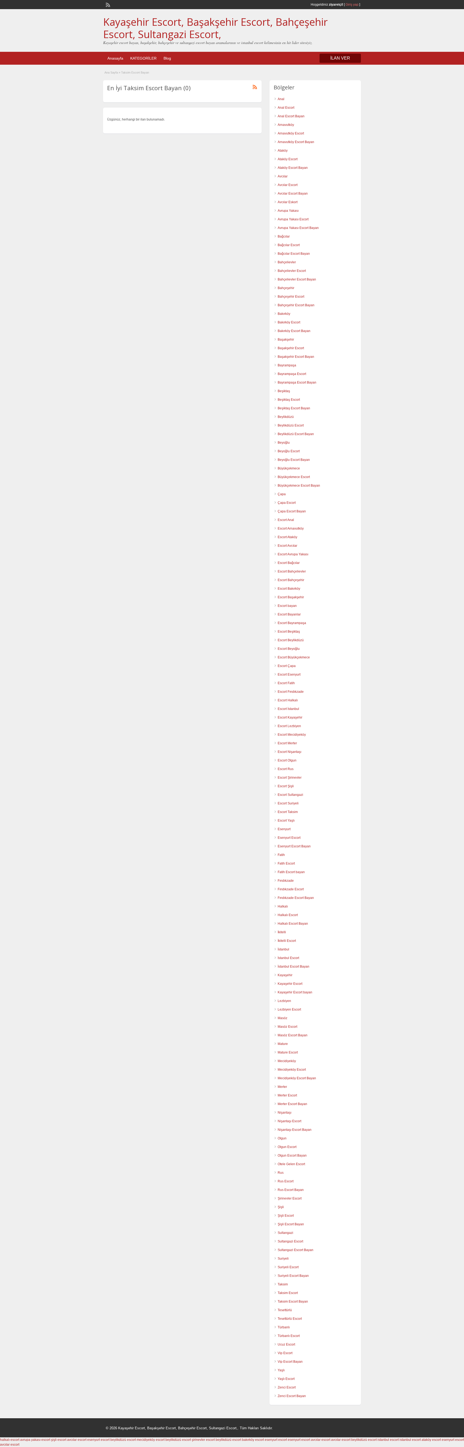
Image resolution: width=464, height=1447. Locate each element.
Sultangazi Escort (290, 1241)
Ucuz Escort (286, 1344)
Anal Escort (286, 108)
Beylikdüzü (286, 417)
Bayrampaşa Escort (292, 374)
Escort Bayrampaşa (292, 623)
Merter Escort (287, 1095)
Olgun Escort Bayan (292, 1155)
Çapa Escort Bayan (292, 511)
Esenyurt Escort (289, 838)
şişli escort (58, 1440)
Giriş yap (352, 4)
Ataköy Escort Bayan (293, 168)
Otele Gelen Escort (291, 1164)
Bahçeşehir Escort (291, 296)
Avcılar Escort (288, 185)
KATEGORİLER (143, 58)
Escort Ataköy (287, 537)
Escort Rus (285, 769)
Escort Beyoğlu (289, 649)
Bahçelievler (287, 262)
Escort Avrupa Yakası (293, 554)
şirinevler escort (203, 1440)
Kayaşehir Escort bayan (295, 992)
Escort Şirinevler (290, 777)
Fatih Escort (286, 863)
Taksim (283, 1284)
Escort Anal (286, 520)
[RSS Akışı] (107, 4)
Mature (283, 1044)
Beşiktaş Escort (289, 400)
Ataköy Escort (288, 159)
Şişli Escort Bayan (291, 1224)
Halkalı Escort (288, 915)
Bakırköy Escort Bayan (294, 331)
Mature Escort (288, 1052)
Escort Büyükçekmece (294, 657)
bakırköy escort (253, 1440)
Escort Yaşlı (286, 820)
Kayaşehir (285, 975)
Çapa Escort (287, 503)
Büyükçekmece (289, 468)
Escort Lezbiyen (289, 726)
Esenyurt (284, 829)
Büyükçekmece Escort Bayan (299, 485)
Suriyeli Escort (288, 1267)
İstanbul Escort (288, 958)
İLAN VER (340, 58)
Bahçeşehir (286, 288)
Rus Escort (285, 1181)
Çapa (282, 494)
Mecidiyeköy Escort (292, 1069)
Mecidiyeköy (287, 1061)
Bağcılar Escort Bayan (294, 254)
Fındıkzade (286, 881)
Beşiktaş (284, 391)
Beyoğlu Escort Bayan (294, 460)
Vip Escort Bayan (290, 1362)
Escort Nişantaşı (289, 752)
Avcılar (283, 176)
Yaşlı (281, 1370)
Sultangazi (285, 1233)
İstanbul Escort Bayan (293, 966)
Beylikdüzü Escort (291, 425)
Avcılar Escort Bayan (293, 193)
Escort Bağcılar (289, 563)
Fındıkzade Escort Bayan (296, 898)
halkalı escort (9, 1440)
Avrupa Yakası (288, 211)
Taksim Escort (288, 1293)
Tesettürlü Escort (290, 1319)
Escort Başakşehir (291, 597)
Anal (281, 99)
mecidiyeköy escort (151, 1440)
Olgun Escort (287, 1147)
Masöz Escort (287, 1027)
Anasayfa (115, 58)
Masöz (282, 1018)
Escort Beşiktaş (289, 631)
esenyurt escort (98, 1440)
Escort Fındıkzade (291, 692)
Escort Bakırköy (289, 589)
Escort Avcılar (287, 546)
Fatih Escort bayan (291, 872)
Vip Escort (285, 1353)
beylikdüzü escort (123, 1440)
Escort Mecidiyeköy (292, 735)
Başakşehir (286, 339)
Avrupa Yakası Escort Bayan (298, 228)
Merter (282, 1087)
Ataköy (283, 150)
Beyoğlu (284, 442)
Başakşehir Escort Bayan (296, 357)
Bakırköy (284, 314)
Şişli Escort (286, 1216)
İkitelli (282, 932)
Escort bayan (287, 606)
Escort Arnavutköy (291, 528)
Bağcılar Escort (289, 245)
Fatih (281, 855)
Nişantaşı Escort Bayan (294, 1130)
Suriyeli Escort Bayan (293, 1276)
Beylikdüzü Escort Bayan (296, 434)
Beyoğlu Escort (289, 451)
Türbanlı (284, 1327)
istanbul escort (388, 1440)
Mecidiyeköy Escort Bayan (297, 1078)
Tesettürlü (285, 1310)
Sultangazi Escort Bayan (295, 1250)
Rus (281, 1173)
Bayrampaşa (287, 365)
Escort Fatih (286, 683)
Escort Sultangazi (290, 795)
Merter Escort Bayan (292, 1104)
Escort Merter (287, 743)
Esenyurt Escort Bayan (294, 846)
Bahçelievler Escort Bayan (297, 279)
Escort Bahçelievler (292, 571)
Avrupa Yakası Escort (293, 219)
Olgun (282, 1138)
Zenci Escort (287, 1387)
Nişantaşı (284, 1112)
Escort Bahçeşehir (291, 580)
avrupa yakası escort (35, 1440)
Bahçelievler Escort (292, 271)
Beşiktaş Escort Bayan (294, 408)
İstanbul (283, 949)
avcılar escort (76, 1440)
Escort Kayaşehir (290, 717)
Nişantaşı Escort (289, 1121)
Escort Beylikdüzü (291, 640)
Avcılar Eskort (288, 202)
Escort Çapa (287, 666)
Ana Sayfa (111, 72)
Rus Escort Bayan (291, 1190)
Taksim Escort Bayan (293, 1301)
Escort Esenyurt (289, 674)
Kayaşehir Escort (290, 984)
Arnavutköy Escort (291, 133)
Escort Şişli (286, 786)
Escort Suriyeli (288, 803)
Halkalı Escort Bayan (293, 923)
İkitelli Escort (287, 941)
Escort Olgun (287, 760)
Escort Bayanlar (289, 614)
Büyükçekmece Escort (294, 477)
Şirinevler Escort (290, 1198)
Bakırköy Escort (289, 322)
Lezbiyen (284, 1001)
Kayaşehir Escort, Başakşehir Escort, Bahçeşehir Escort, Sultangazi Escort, (215, 28)
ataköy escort (431, 1440)
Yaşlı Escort (286, 1379)
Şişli (281, 1207)
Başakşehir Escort (291, 348)
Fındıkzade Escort (291, 889)
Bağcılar (284, 236)
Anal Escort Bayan (291, 116)
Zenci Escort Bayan (292, 1396)
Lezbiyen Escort (289, 1009)
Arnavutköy (286, 125)
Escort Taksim (288, 812)
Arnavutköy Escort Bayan (296, 142)
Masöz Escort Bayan (292, 1035)
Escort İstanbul (288, 709)
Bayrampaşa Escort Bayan (297, 382)
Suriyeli (283, 1258)
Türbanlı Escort (289, 1336)
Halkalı (283, 906)
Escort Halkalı (288, 700)
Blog (167, 58)
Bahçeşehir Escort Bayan (296, 305)
